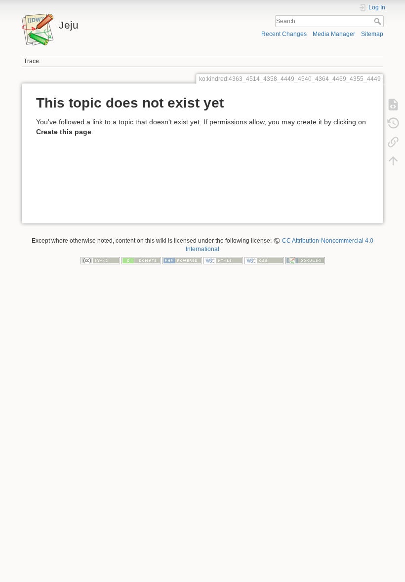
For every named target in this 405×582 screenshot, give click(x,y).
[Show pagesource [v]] (393, 104)
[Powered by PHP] (182, 260)
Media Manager (334, 34)
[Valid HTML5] (223, 260)
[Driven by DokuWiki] (305, 260)
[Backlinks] (393, 142)
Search (378, 21)
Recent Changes (284, 34)
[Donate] (141, 260)
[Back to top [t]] (393, 160)
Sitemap (372, 34)
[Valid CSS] (264, 260)
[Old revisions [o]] (393, 123)
